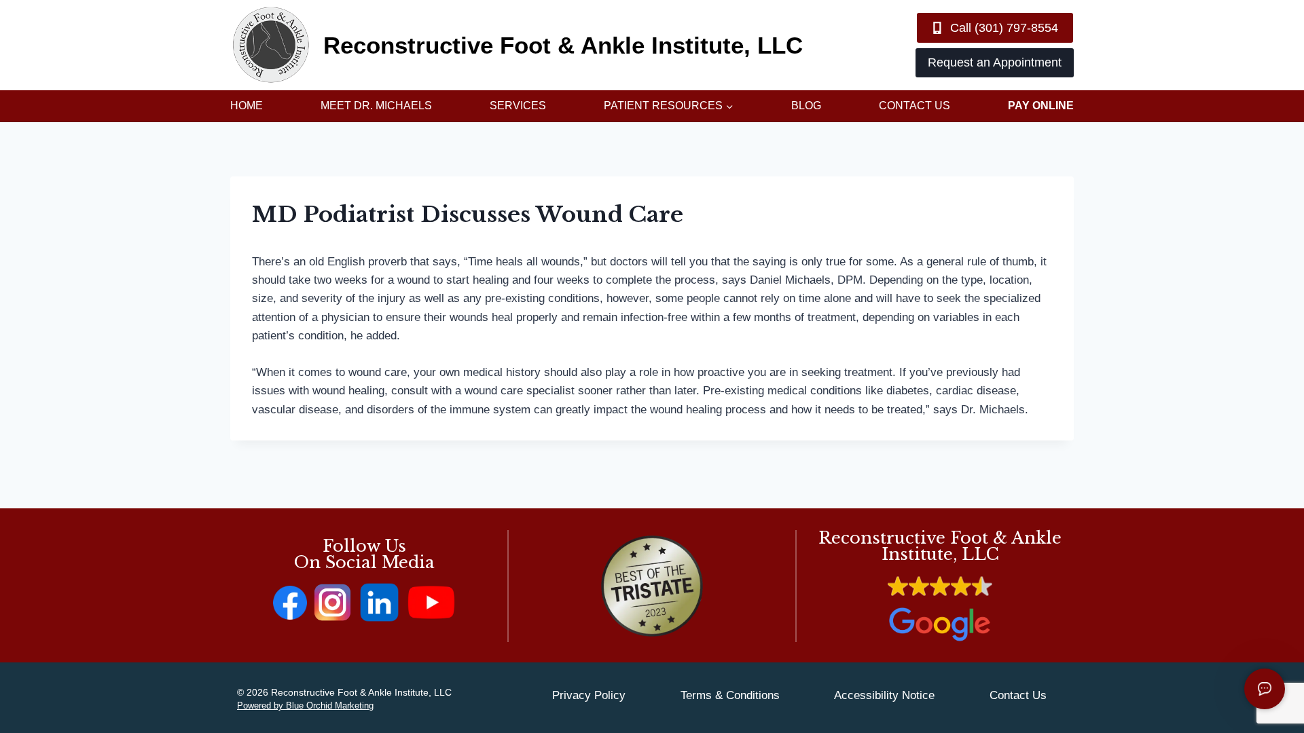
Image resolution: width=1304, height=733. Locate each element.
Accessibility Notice (884, 695)
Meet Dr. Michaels (376, 105)
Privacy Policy (589, 695)
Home (246, 105)
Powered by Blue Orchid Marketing (305, 705)
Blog (806, 105)
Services (518, 105)
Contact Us (914, 105)
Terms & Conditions (730, 695)
